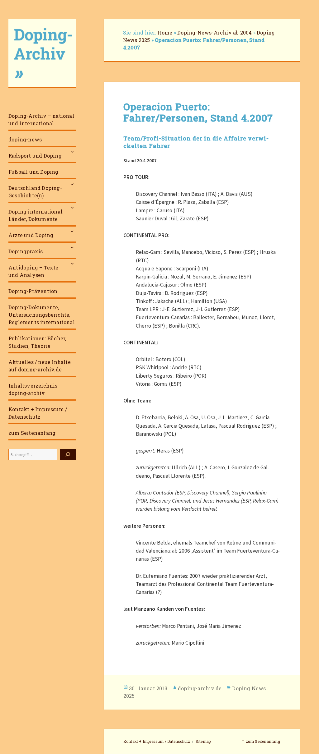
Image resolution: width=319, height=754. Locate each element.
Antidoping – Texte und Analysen (33, 271)
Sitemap (203, 741)
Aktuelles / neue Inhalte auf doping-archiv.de (39, 366)
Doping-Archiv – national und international (41, 119)
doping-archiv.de (199, 688)
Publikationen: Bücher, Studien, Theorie (37, 342)
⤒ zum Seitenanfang (260, 741)
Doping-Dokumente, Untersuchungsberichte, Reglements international (41, 314)
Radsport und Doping (35, 155)
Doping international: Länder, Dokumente (35, 215)
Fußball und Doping (33, 171)
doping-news (25, 139)
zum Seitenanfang (31, 433)
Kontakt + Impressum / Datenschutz (37, 413)
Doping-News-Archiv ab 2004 (214, 32)
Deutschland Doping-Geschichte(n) (35, 192)
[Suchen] (68, 454)
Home (165, 32)
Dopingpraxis (25, 251)
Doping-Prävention (32, 291)
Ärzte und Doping (30, 235)
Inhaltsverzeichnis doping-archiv (33, 389)
